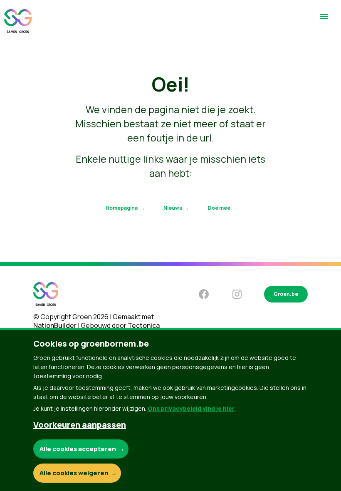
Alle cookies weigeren (74, 473)
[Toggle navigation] (324, 20)
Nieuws (172, 207)
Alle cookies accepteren (78, 448)
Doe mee (219, 207)
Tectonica (144, 325)
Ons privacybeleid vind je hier (191, 408)
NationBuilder (55, 325)
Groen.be (286, 294)
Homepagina (122, 207)
